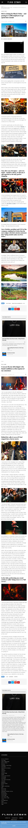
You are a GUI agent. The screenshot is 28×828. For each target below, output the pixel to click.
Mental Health (4, 783)
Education (3, 766)
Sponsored (3, 792)
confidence (11, 676)
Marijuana (3, 782)
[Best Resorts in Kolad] (4, 354)
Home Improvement (5, 775)
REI (23, 303)
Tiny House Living (5, 797)
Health (2, 774)
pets (2, 787)
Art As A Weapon (5, 758)
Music (2, 784)
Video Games (4, 802)
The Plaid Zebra (4, 21)
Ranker (22, 126)
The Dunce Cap (4, 796)
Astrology (3, 760)
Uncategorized (4, 800)
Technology (3, 795)
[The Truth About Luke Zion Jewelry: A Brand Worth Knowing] (14, 328)
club (7, 676)
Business (3, 764)
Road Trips (3, 788)
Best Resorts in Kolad (11, 352)
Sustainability (4, 793)
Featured (3, 770)
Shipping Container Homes (7, 791)
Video (2, 801)
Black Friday (8, 303)
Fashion (3, 769)
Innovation (3, 778)
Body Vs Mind (3, 364)
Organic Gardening (5, 786)
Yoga (2, 804)
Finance (3, 771)
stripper (15, 676)
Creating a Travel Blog (6, 765)
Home (2, 6)
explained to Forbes (14, 231)
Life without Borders (5, 779)
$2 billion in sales (11, 203)
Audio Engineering (5, 761)
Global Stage (4, 11)
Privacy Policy (14, 819)
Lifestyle (3, 780)
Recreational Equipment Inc (17, 303)
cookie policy (4, 823)
